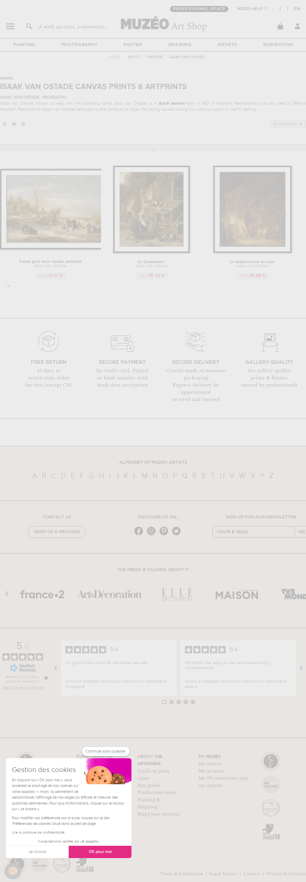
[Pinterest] (165, 535)
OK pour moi (100, 852)
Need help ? (252, 9)
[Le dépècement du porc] (252, 252)
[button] (12, 871)
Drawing (180, 45)
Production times (156, 792)
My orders (209, 764)
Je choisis (37, 852)
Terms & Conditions (181, 873)
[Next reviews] (301, 668)
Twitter (14, 124)
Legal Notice (223, 873)
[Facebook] (140, 535)
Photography (80, 45)
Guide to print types (153, 774)
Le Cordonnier (151, 264)
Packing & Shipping (148, 803)
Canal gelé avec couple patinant (50, 264)
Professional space (199, 9)
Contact (252, 873)
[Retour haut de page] (9, 287)
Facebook (4, 124)
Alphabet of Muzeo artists (153, 462)
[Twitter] (178, 535)
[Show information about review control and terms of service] (46, 677)
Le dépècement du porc (252, 264)
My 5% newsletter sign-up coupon (224, 781)
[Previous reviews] (56, 668)
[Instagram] (152, 535)
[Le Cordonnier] (151, 252)
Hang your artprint (158, 814)
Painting (24, 45)
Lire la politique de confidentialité (38, 832)
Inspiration (278, 45)
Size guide (148, 785)
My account (211, 771)
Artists (227, 45)
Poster (133, 45)
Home (114, 57)
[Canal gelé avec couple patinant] (57, 248)
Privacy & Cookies (286, 873)
